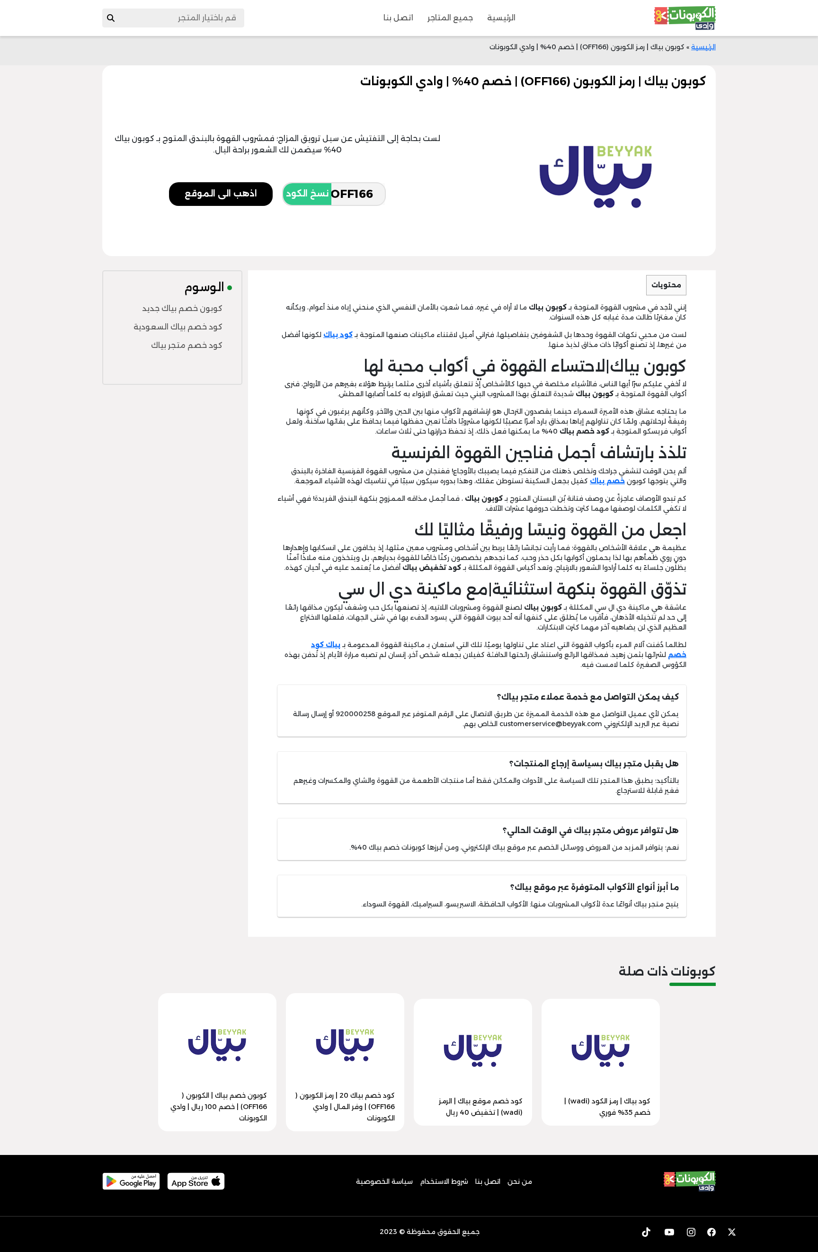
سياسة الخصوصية (384, 1181)
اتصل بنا (398, 17)
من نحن (519, 1181)
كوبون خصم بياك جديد (182, 308)
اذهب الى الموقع (221, 193)
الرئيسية (501, 17)
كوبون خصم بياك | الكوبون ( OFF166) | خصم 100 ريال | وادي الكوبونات (218, 1106)
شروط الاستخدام (444, 1181)
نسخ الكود (307, 193)
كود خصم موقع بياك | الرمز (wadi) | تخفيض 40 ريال (481, 1107)
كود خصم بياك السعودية (177, 326)
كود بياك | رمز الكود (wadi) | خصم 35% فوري (607, 1107)
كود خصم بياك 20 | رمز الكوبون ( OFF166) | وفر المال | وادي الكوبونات (345, 1106)
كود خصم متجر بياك (186, 345)
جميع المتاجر (450, 17)
